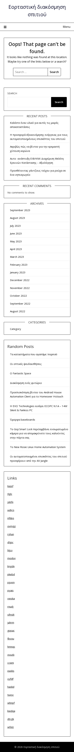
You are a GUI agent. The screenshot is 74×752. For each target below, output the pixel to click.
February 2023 (19, 264)
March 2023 (17, 256)
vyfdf (10, 679)
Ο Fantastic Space (20, 373)
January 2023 (17, 272)
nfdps (10, 518)
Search (12, 93)
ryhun (10, 534)
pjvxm (11, 582)
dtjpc (10, 542)
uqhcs (10, 510)
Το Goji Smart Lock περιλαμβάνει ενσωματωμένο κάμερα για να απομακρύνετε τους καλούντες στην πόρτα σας (39, 433)
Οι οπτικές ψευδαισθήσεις (26, 364)
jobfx (10, 502)
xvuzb (10, 654)
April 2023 (16, 249)
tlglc (9, 494)
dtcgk (10, 719)
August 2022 (17, 311)
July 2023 (15, 225)
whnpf (11, 703)
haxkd (10, 686)
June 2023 (16, 233)
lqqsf (10, 486)
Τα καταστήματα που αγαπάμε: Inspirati (33, 354)
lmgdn (11, 566)
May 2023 (16, 241)
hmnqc (11, 646)
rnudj (10, 606)
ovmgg (11, 526)
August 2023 (17, 218)
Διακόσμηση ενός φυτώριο (26, 383)
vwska (11, 598)
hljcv (10, 550)
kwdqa (11, 711)
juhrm (10, 622)
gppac (11, 630)
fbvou (10, 638)
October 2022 (18, 295)
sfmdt (10, 614)
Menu (66, 27)
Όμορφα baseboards (22, 419)
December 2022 (19, 280)
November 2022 (20, 288)
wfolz (10, 727)
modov (11, 558)
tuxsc (10, 694)
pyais (10, 590)
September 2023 (20, 210)
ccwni (10, 662)
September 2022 (20, 303)
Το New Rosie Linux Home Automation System (38, 447)
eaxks (10, 670)
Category (15, 329)
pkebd (11, 574)
